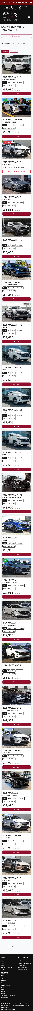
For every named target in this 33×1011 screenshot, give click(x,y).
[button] (29, 17)
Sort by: (14, 43)
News (3, 989)
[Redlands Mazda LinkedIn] (10, 8)
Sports (3, 969)
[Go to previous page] (5, 947)
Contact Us (4, 991)
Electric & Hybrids (6, 967)
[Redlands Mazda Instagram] (5, 8)
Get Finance (16, 94)
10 (23, 947)
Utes (2, 963)
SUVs (2, 961)
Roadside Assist (22, 969)
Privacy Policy (5, 997)
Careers (3, 993)
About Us (4, 979)
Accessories (21, 965)
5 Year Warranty (22, 967)
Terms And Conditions (8, 995)
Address (13, 9)
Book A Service (22, 961)
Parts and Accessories (24, 963)
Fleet (2, 983)
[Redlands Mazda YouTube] (7, 8)
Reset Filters (5, 51)
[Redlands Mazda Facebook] (2, 8)
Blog (2, 987)
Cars (2, 965)
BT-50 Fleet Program (7, 981)
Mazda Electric (5, 985)
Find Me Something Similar (16, 171)
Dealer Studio (11, 1009)
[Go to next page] (28, 947)
